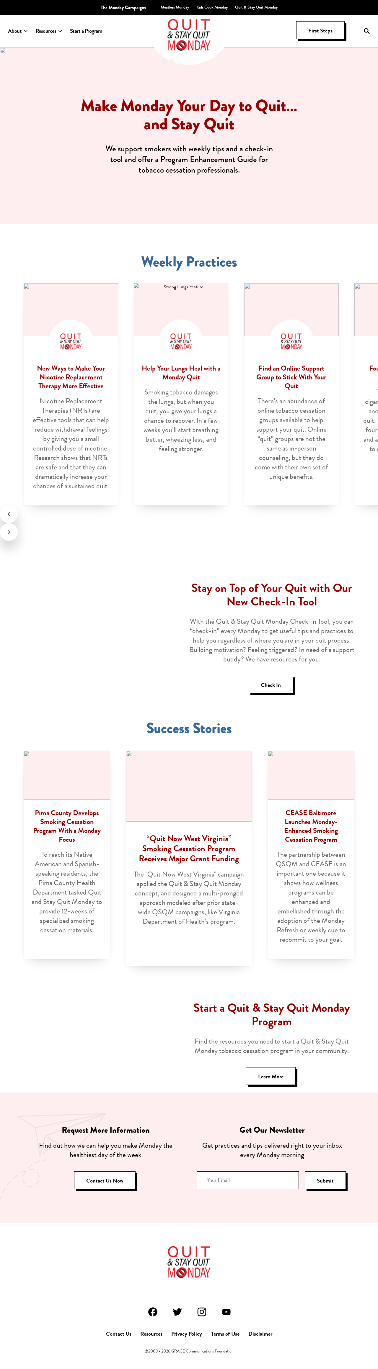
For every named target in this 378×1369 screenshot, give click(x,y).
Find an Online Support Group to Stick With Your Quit (291, 377)
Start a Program (86, 31)
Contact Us (118, 1333)
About (15, 31)
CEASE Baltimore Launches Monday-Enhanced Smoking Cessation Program (311, 826)
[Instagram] (201, 1312)
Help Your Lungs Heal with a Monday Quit (181, 372)
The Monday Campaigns (123, 7)
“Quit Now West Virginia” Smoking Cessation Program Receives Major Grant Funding (189, 848)
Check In (271, 685)
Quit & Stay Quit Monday (256, 7)
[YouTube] (226, 1312)
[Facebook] (152, 1312)
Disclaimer (260, 1333)
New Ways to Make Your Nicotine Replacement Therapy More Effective (71, 377)
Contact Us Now (104, 1180)
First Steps (320, 30)
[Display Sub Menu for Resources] (60, 31)
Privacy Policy (186, 1333)
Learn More (271, 1076)
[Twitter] (177, 1312)
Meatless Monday (175, 7)
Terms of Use (225, 1333)
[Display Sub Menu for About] (25, 31)
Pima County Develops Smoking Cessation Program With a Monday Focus (67, 826)
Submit (325, 1180)
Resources (45, 31)
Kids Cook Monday (212, 7)
